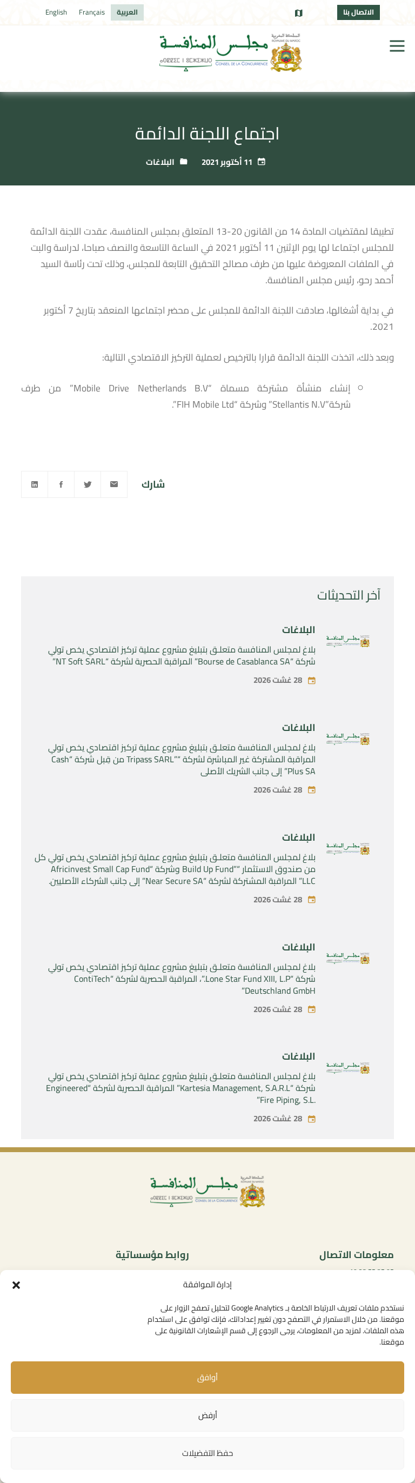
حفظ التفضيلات (207, 1453)
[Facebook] (61, 484)
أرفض (207, 1415)
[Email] (114, 484)
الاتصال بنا (358, 11)
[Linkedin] (34, 484)
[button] (16, 1285)
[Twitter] (87, 484)
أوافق (207, 1377)
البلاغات (160, 162)
